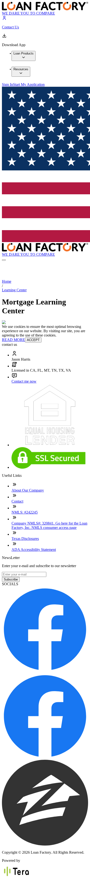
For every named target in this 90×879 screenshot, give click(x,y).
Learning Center (14, 290)
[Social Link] (45, 671)
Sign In (7, 84)
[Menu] (4, 260)
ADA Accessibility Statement (34, 550)
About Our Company (28, 490)
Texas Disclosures (25, 539)
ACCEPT (33, 340)
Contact (17, 501)
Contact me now (24, 381)
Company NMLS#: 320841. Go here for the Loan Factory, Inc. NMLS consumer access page (49, 525)
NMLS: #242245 (25, 512)
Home (6, 281)
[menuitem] (24, 56)
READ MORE (13, 340)
